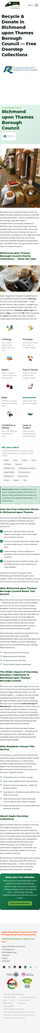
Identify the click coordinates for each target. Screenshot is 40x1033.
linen (6, 316)
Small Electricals (8, 476)
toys (31, 310)
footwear (19, 310)
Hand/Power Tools (9, 468)
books (26, 310)
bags (8, 313)
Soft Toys (6, 480)
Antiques (6, 460)
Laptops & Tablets (9, 472)
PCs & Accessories (24, 472)
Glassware (18, 464)
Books (5, 369)
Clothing (31, 299)
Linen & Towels (27, 426)
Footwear (28, 339)
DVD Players (7, 464)
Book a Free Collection (20, 903)
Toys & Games (30, 369)
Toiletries (16, 480)
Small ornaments (23, 476)
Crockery (24, 460)
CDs (23, 313)
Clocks (15, 460)
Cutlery (33, 460)
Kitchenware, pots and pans (27, 468)
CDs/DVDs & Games (8, 426)
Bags (4, 397)
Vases (25, 480)
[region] (20, 1011)
